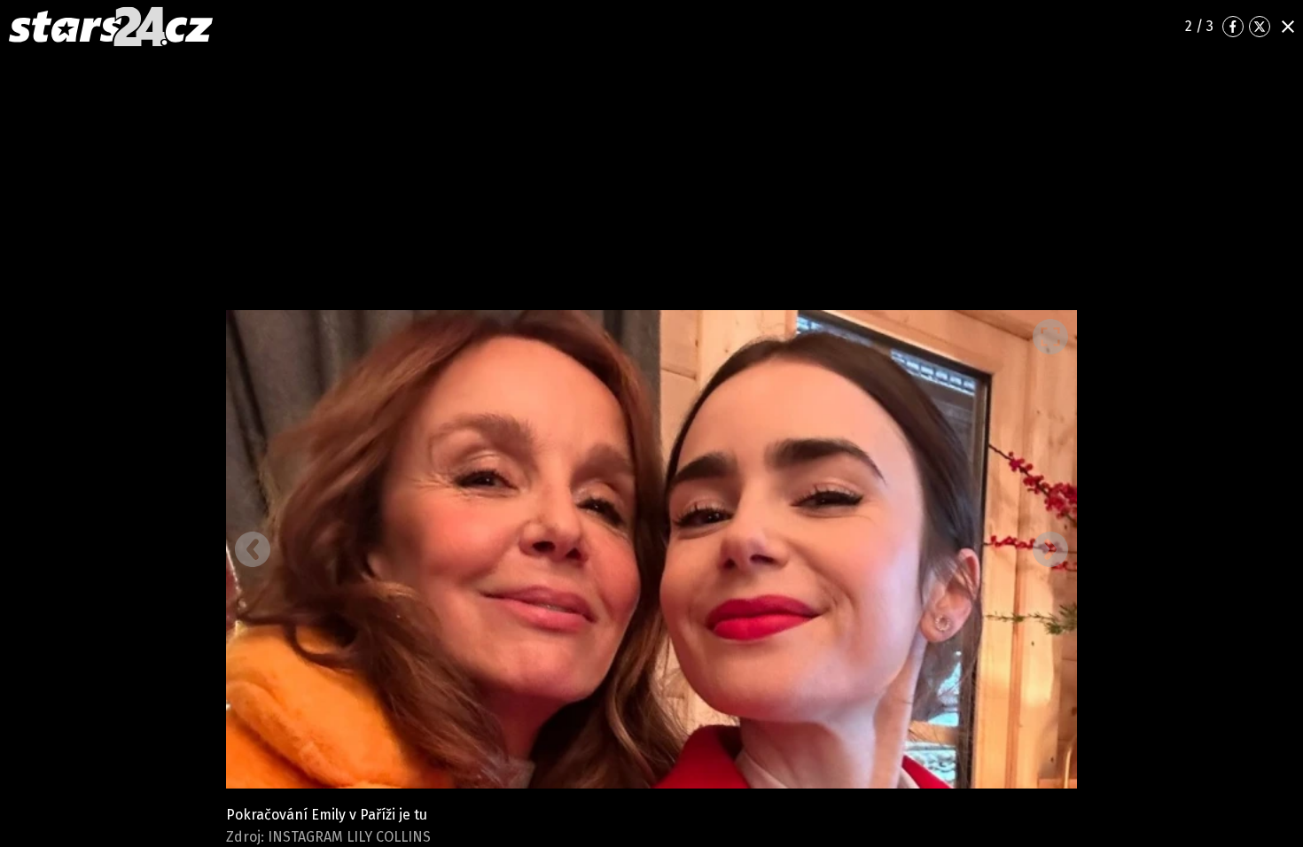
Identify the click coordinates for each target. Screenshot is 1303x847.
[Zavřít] (1288, 27)
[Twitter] (1259, 26)
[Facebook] (1233, 26)
